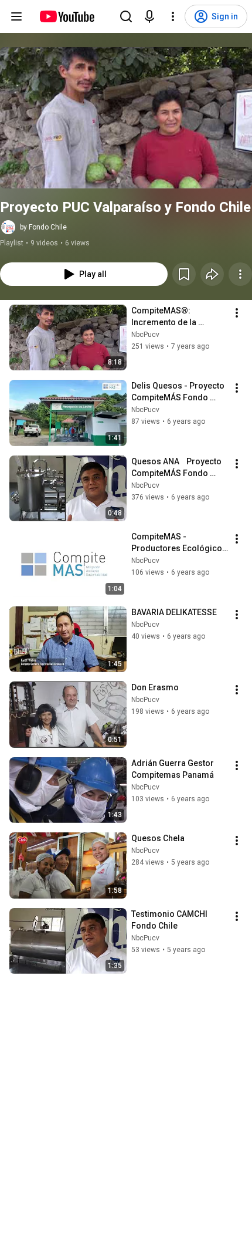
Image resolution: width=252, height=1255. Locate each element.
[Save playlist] (184, 274)
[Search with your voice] (149, 16)
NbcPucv (145, 334)
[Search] (126, 16)
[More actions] (240, 274)
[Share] (212, 274)
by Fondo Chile (43, 227)
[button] (126, 117)
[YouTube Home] (66, 16)
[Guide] (16, 16)
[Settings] (173, 16)
